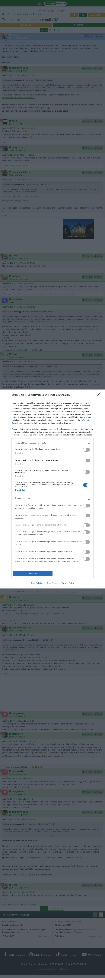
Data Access (52, 583)
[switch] (86, 450)
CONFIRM (33, 573)
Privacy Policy (68, 583)
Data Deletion (37, 583)
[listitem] (52, 443)
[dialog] (52, 489)
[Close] (99, 395)
